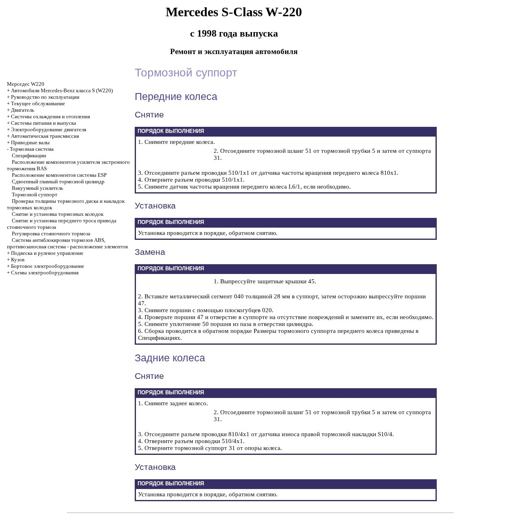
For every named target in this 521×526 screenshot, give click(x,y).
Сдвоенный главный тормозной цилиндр (58, 181)
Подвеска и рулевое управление (47, 253)
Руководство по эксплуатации (45, 97)
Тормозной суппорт (34, 194)
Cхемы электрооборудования (45, 273)
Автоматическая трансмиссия (45, 136)
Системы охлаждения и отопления (50, 116)
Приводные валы (30, 142)
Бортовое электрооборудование (47, 266)
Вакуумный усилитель (37, 188)
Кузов (17, 259)
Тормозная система (32, 149)
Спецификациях (159, 338)
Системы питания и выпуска (43, 123)
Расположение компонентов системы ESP (59, 175)
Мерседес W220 (25, 84)
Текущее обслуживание (38, 103)
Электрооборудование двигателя (48, 129)
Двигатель (22, 110)
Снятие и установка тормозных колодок (57, 214)
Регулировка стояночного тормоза (51, 233)
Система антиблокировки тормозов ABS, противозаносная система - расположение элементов (67, 243)
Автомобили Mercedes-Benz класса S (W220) (62, 90)
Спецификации (29, 155)
